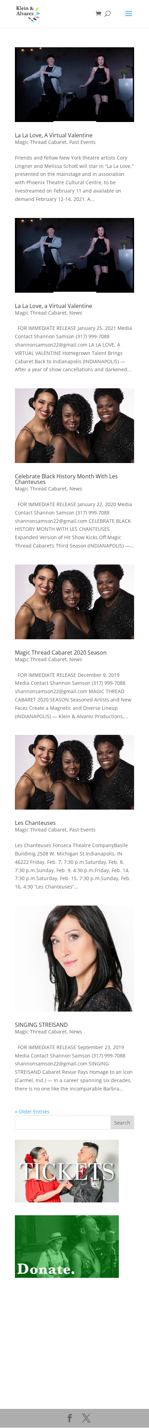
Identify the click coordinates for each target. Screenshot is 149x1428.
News (75, 312)
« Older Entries (32, 1111)
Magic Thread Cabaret (41, 142)
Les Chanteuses (35, 823)
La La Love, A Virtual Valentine (54, 135)
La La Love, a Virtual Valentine (53, 306)
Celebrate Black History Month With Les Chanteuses (66, 479)
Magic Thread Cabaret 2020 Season (61, 652)
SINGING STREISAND (41, 1025)
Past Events (82, 142)
